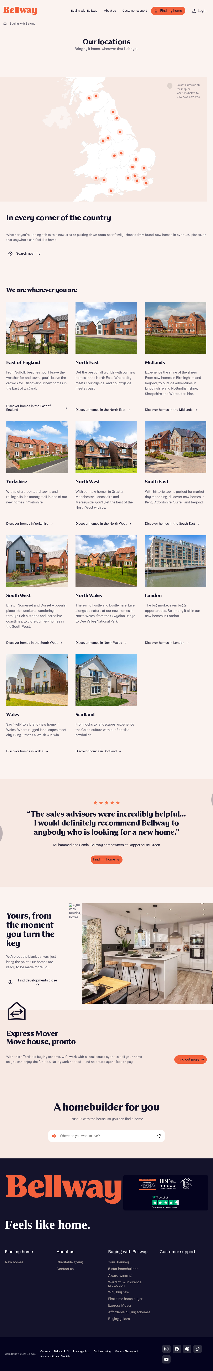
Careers (45, 1351)
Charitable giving (70, 1262)
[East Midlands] (121, 153)
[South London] (137, 181)
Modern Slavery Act (126, 1351)
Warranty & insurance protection (124, 1284)
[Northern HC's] (132, 167)
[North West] (103, 141)
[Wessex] (111, 191)
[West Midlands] (114, 156)
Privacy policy (81, 1351)
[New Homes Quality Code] (186, 1184)
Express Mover (119, 1305)
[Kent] (146, 183)
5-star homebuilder (123, 1269)
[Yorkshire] (120, 132)
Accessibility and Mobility (55, 1356)
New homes (14, 1262)
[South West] (104, 180)
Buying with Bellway (84, 10)
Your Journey (118, 1262)
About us (110, 10)
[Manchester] (108, 138)
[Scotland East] (96, 96)
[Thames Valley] (128, 178)
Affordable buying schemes (129, 1312)
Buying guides (119, 1319)
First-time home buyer (125, 1299)
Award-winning (119, 1275)
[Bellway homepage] (63, 1204)
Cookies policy (102, 1351)
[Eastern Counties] (136, 159)
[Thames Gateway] (144, 178)
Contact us (65, 1269)
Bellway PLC (61, 1351)
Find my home (104, 859)
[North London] (135, 176)
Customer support (135, 10)
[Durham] (117, 118)
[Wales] (96, 178)
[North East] (113, 112)
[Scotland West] (89, 98)
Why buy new (118, 1292)
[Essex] (144, 168)
